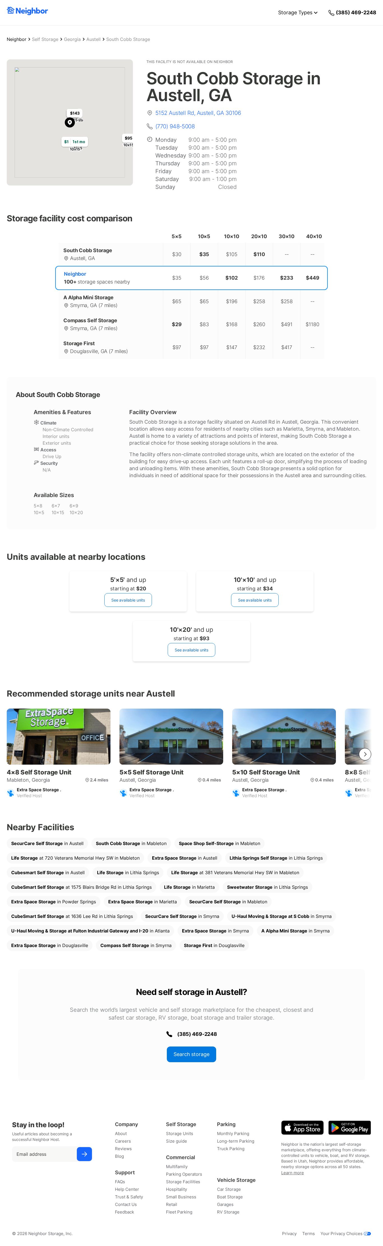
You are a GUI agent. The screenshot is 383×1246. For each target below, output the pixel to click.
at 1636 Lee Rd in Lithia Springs (72, 916)
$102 (231, 278)
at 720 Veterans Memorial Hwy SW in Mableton (75, 858)
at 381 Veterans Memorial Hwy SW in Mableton (235, 872)
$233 (286, 278)
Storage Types (295, 12)
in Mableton (131, 843)
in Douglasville (49, 945)
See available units (128, 600)
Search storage (191, 1054)
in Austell (47, 843)
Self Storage (45, 39)
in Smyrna (182, 916)
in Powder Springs (53, 901)
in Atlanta (90, 931)
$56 (204, 278)
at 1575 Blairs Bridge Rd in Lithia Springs (81, 887)
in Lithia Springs (276, 858)
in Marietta (189, 887)
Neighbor (16, 39)
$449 (312, 278)
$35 (176, 278)
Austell (93, 39)
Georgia (72, 39)
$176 (259, 278)
